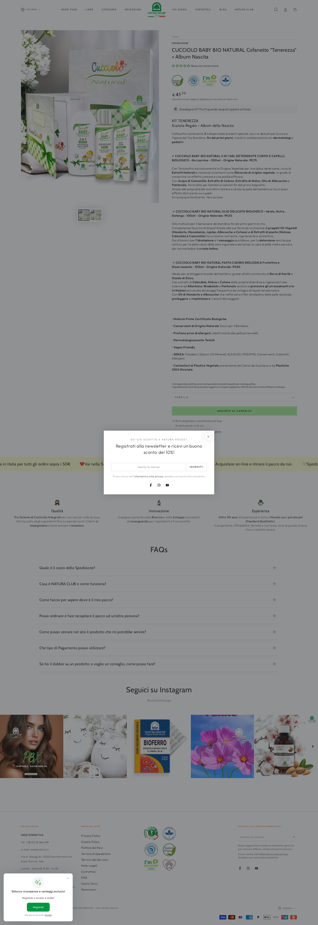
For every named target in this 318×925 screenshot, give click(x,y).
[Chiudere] (208, 436)
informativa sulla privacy (149, 476)
